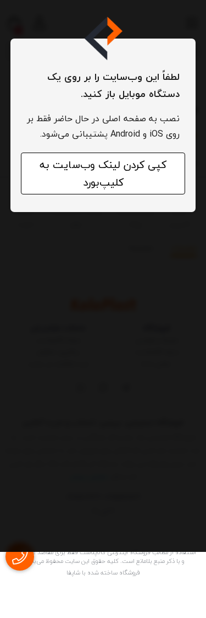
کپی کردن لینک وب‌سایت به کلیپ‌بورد (103, 173)
